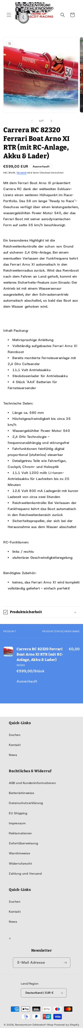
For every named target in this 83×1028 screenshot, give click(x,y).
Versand (21, 172)
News (13, 755)
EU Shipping (18, 813)
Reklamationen (20, 833)
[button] (9, 15)
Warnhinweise (19, 853)
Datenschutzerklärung (26, 803)
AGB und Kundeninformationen (32, 783)
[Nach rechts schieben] (51, 121)
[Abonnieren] (65, 962)
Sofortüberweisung (23, 843)
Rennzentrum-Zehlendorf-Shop (34, 1024)
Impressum (17, 823)
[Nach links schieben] (32, 121)
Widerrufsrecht (20, 863)
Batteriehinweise (21, 793)
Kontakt (15, 745)
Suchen (15, 735)
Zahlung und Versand (25, 874)
